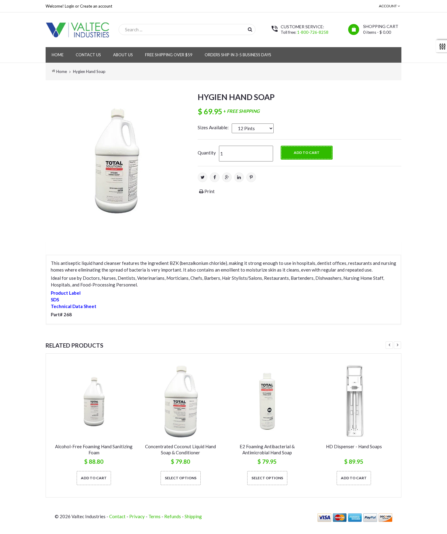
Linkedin (239, 177)
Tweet (202, 177)
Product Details (72, 246)
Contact (117, 516)
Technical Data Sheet (73, 306)
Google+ (227, 177)
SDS (55, 299)
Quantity (207, 152)
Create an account (96, 6)
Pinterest (251, 177)
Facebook (215, 177)
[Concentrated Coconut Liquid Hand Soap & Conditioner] (180, 401)
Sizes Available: (213, 127)
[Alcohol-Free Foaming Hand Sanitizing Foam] (94, 401)
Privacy (137, 516)
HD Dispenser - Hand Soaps (354, 446)
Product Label (66, 293)
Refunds (172, 516)
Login (69, 6)
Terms (154, 516)
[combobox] (187, 29)
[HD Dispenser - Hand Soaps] (354, 401)
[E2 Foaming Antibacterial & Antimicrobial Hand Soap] (267, 401)
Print (209, 191)
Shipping (193, 516)
